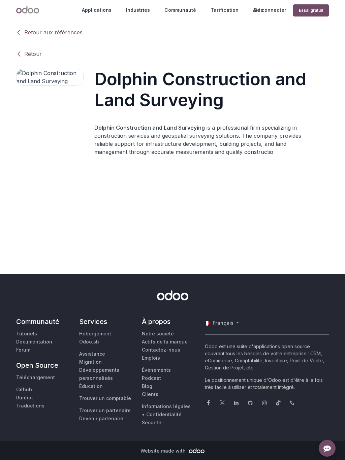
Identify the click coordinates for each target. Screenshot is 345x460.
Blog (147, 386)
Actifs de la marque (165, 341)
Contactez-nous (161, 350)
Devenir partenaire (101, 418)
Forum (23, 350)
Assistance (92, 354)
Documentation (34, 341)
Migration (90, 362)
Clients (150, 394)
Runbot (24, 397)
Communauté (180, 10)
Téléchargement (35, 377)
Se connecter (270, 10)
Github (24, 389)
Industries (138, 10)
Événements (156, 370)
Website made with (163, 451)
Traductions (30, 405)
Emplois (151, 358)
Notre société (158, 333)
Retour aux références (53, 32)
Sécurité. (152, 422)
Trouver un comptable (105, 398)
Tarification (225, 10)
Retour (33, 54)
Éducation (91, 386)
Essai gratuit (311, 10)
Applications (97, 10)
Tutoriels (26, 333)
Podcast (151, 378)
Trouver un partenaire (105, 410)
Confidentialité (164, 414)
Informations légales (166, 406)
